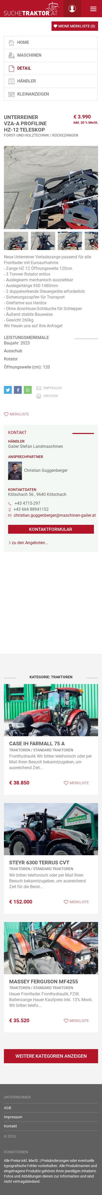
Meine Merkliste (76, 26)
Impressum (13, 1117)
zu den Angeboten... (30, 542)
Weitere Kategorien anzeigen (51, 1056)
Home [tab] (23, 42)
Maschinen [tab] (29, 55)
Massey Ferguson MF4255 (43, 981)
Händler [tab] (26, 81)
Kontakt (10, 1126)
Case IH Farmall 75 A (37, 743)
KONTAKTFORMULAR (50, 529)
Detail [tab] (24, 68)
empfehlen (52, 388)
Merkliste (19, 414)
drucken (50, 396)
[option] (51, 193)
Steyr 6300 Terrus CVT (39, 862)
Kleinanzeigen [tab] (33, 94)
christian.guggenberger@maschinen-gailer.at (54, 515)
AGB (7, 1108)
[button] (9, 390)
